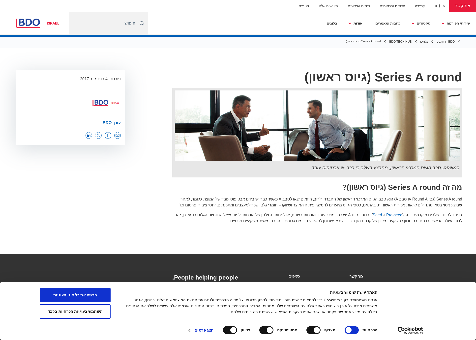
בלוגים (332, 23)
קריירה (420, 6)
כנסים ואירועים (359, 6)
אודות (358, 23)
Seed (377, 215)
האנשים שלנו (328, 6)
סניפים (304, 6)
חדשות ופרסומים (392, 6)
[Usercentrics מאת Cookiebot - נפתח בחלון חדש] (410, 330)
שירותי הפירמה (458, 23)
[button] (462, 6)
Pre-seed (394, 215)
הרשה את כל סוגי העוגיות (75, 295)
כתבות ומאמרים (387, 23)
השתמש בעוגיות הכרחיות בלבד (75, 311)
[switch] (314, 330)
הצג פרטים (204, 330)
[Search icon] (141, 23)
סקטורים (423, 23)
